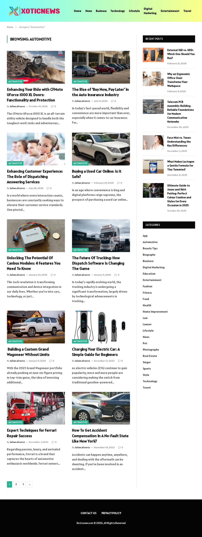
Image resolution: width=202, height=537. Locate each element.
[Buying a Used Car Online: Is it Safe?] (101, 149)
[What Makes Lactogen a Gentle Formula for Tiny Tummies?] (153, 166)
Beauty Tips (150, 248)
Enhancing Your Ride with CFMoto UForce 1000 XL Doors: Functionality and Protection (35, 95)
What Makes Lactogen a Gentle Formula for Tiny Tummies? (180, 165)
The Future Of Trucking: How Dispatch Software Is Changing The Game (98, 263)
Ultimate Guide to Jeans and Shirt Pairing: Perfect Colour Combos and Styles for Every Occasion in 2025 (179, 195)
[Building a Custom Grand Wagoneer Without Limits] (36, 327)
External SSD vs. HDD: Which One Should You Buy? (181, 54)
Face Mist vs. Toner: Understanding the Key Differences (179, 141)
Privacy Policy (111, 513)
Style (146, 375)
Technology (117, 11)
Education (149, 273)
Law (145, 318)
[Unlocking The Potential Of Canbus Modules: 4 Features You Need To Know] (36, 235)
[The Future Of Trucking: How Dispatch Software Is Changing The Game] (101, 235)
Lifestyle (134, 11)
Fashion (147, 286)
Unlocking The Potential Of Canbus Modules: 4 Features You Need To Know (33, 263)
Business (101, 11)
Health (147, 305)
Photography (151, 349)
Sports (147, 368)
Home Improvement (155, 311)
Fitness (147, 292)
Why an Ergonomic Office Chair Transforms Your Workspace (178, 80)
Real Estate (150, 356)
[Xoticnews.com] (35, 11)
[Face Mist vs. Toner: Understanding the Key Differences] (153, 142)
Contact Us (89, 513)
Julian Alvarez (17, 106)
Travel (187, 11)
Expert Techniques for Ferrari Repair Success (31, 433)
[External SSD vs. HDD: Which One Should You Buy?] (153, 55)
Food (146, 299)
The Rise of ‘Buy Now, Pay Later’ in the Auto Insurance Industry (100, 92)
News (88, 11)
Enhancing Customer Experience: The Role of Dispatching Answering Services (35, 176)
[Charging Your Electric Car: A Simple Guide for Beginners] (101, 327)
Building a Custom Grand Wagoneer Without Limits (28, 352)
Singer (147, 362)
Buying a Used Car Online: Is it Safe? (96, 174)
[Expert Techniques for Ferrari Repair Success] (36, 408)
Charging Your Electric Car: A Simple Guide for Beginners (96, 352)
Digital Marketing (150, 11)
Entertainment (170, 11)
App (145, 235)
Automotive (15, 81)
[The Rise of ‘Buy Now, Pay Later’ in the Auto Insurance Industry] (101, 67)
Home (77, 11)
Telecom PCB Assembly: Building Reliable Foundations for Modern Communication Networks (180, 111)
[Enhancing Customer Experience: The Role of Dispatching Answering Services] (36, 149)
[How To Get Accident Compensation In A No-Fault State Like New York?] (101, 408)
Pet (145, 343)
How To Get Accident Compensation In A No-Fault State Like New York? (100, 435)
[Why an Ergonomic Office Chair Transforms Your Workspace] (153, 79)
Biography (149, 254)
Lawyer (147, 324)
